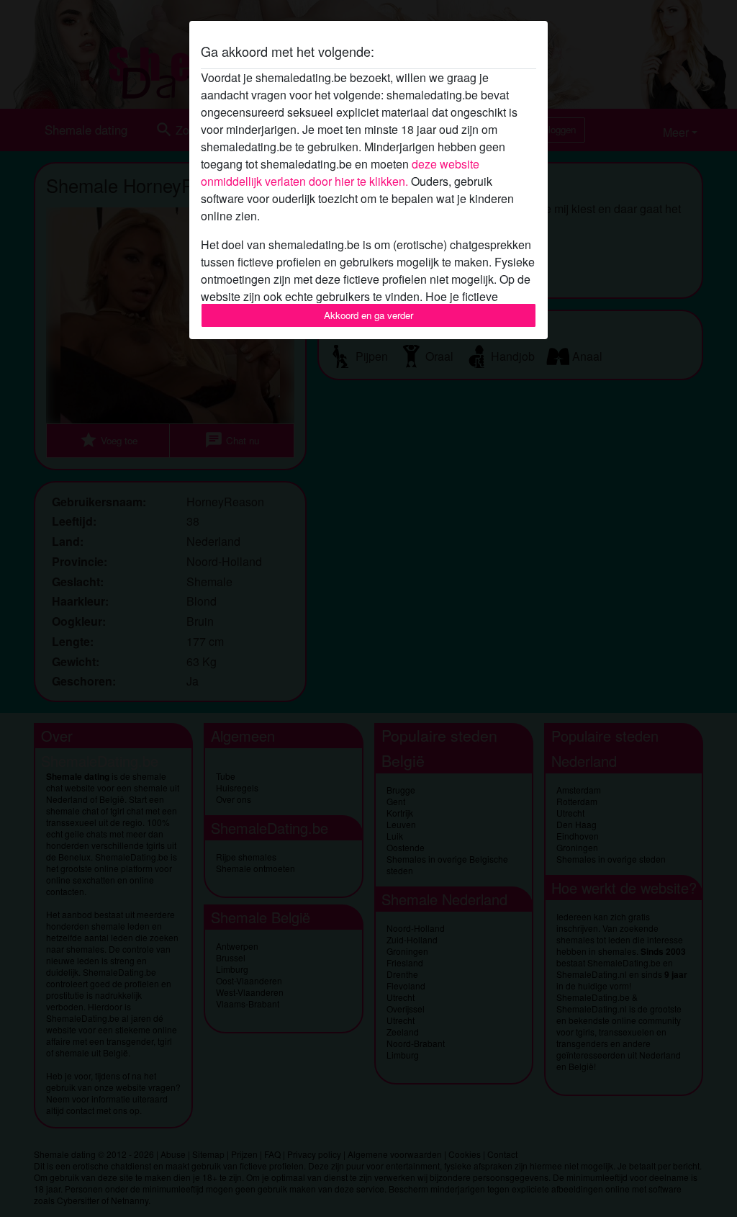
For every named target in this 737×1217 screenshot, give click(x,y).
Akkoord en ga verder (368, 315)
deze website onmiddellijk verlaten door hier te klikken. (340, 172)
